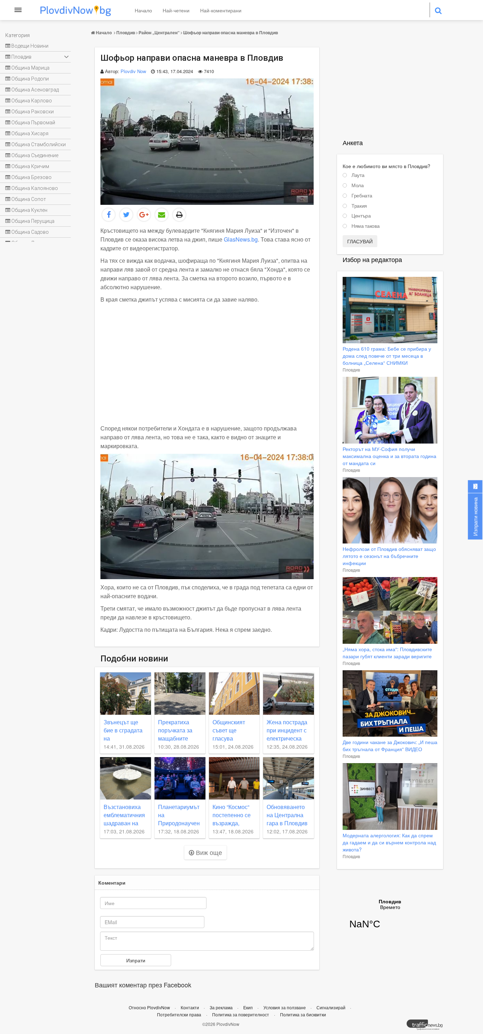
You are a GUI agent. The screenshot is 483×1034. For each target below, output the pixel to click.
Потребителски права (179, 1014)
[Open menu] (18, 9)
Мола (357, 185)
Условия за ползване (285, 1007)
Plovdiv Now (133, 71)
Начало (143, 10)
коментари (112, 882)
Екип (248, 1007)
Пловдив (125, 32)
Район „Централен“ (159, 32)
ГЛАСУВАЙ (360, 241)
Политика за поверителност (240, 1014)
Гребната (361, 195)
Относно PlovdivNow (150, 1007)
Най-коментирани (221, 10)
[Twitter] (126, 214)
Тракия (359, 206)
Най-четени (176, 10)
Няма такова (365, 226)
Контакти (190, 1007)
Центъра (361, 216)
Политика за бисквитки (303, 1014)
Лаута (357, 175)
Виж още (208, 852)
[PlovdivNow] (427, 1026)
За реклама (222, 1007)
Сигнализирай (331, 1007)
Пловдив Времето (390, 918)
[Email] (161, 214)
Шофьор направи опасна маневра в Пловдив (230, 32)
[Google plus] (144, 214)
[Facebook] (108, 214)
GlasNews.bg (241, 239)
